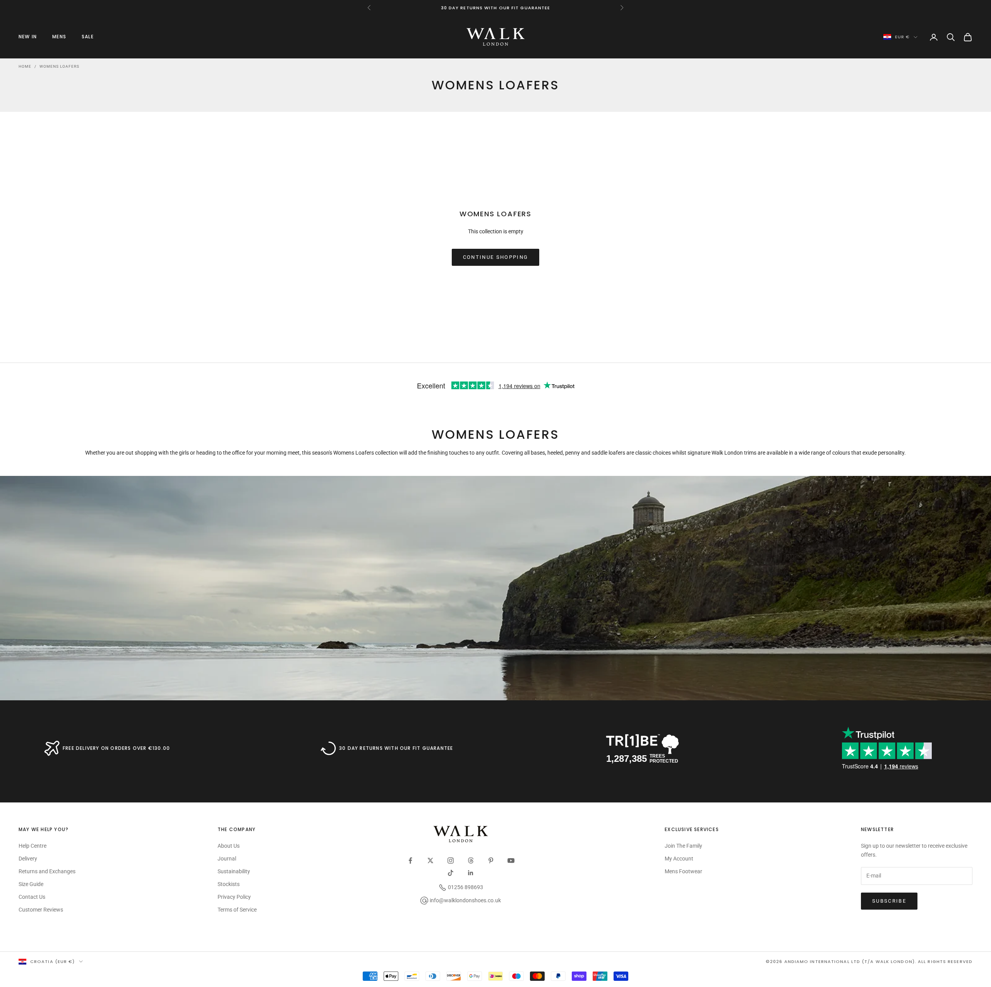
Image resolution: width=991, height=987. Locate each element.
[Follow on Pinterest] (491, 860)
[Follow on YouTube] (511, 860)
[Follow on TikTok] (450, 873)
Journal (227, 858)
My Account (679, 858)
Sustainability (234, 871)
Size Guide (31, 884)
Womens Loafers (59, 66)
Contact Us (32, 897)
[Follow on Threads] (471, 860)
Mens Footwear (683, 871)
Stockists (229, 884)
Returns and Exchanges (47, 871)
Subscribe (889, 901)
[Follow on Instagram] (450, 860)
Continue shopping (495, 257)
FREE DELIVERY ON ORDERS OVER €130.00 (116, 748)
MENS (59, 36)
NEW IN (28, 36)
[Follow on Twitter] (430, 860)
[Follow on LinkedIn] (471, 873)
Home (25, 66)
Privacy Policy (234, 897)
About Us (229, 846)
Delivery (28, 858)
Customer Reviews (41, 910)
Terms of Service (237, 910)
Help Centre (32, 846)
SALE (88, 36)
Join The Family (683, 846)
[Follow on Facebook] (410, 860)
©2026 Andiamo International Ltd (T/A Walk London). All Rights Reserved (869, 961)
